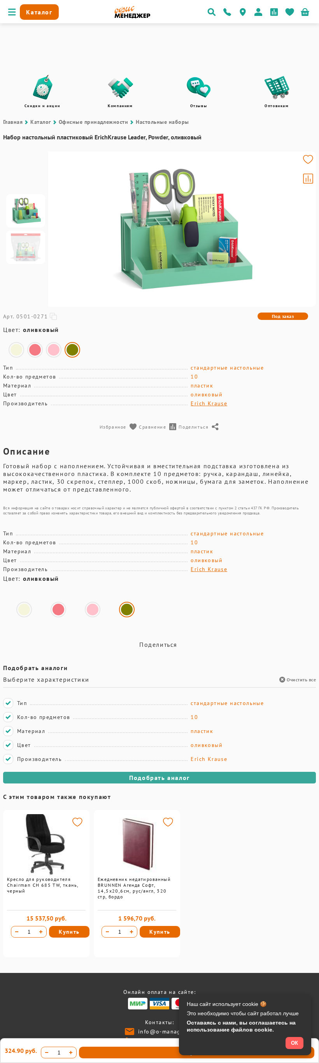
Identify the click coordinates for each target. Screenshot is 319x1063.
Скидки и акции (42, 105)
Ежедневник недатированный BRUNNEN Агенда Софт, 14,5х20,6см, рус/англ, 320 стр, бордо (134, 888)
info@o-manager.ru (166, 1031)
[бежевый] (16, 350)
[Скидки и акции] (42, 87)
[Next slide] (306, 229)
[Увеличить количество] (41, 931)
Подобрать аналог (159, 778)
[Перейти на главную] (132, 16)
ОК (294, 1043)
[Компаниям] (120, 87)
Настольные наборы (162, 121)
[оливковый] (72, 350)
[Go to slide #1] (25, 211)
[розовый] (53, 350)
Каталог (40, 121)
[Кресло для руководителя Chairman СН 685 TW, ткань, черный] (46, 874)
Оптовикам (277, 105)
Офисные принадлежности (93, 121)
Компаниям (120, 105)
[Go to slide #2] (25, 247)
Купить (69, 931)
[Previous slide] (57, 229)
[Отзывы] (198, 87)
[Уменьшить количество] (17, 931)
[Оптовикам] (277, 87)
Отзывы (198, 105)
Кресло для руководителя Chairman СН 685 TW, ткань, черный (42, 885)
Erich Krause (209, 403)
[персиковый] (35, 350)
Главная (13, 121)
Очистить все (301, 680)
